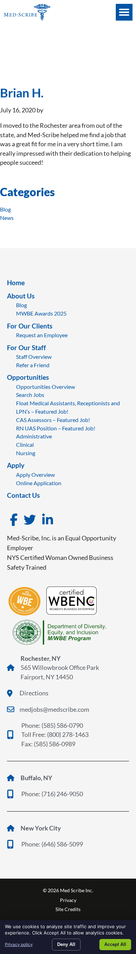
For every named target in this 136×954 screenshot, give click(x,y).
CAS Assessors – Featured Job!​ (53, 419)
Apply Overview (35, 474)
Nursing (25, 453)
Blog (5, 209)
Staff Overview (34, 356)
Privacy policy (19, 944)
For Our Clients (29, 326)
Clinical (25, 444)
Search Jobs (30, 394)
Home (16, 283)
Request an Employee (42, 335)
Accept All (115, 944)
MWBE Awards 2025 (41, 313)
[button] (124, 12)
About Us (21, 296)
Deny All (66, 944)
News (7, 217)
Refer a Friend (33, 365)
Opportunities (28, 377)
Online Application (38, 483)
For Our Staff (26, 347)
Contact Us (23, 495)
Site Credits (68, 909)
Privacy (68, 900)
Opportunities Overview (45, 386)
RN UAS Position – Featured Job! (55, 428)
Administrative (34, 436)
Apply (15, 465)
